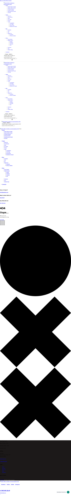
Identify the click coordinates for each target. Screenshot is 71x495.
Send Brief (2, 197)
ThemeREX (2, 480)
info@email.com (3, 458)
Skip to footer (8, 0)
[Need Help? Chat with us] (68, 492)
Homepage (2, 219)
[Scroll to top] (0, 494)
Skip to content (3, 0)
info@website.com (4, 192)
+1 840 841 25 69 (3, 461)
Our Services (2, 203)
